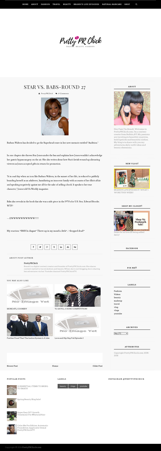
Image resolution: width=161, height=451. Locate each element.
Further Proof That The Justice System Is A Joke (28, 338)
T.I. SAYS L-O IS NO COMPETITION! (71, 309)
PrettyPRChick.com (31, 447)
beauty (117, 297)
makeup (118, 301)
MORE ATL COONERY (17, 309)
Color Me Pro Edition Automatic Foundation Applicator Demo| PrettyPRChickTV (32, 427)
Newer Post (12, 366)
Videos (117, 294)
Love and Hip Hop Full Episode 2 (69, 338)
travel (117, 304)
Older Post (98, 366)
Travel (56, 4)
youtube (118, 314)
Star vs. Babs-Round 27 (55, 86)
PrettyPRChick (47, 94)
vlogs (116, 310)
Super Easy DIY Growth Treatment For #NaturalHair (31, 413)
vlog (116, 307)
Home (55, 366)
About (34, 4)
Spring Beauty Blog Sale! (29, 399)
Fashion (118, 291)
